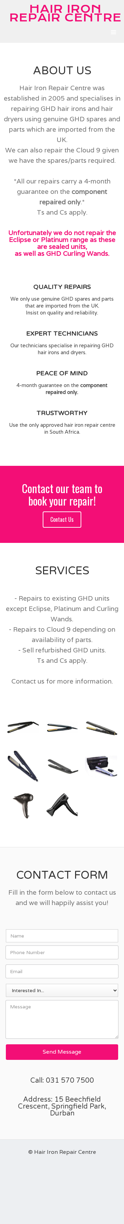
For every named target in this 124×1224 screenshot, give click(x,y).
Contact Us (62, 519)
